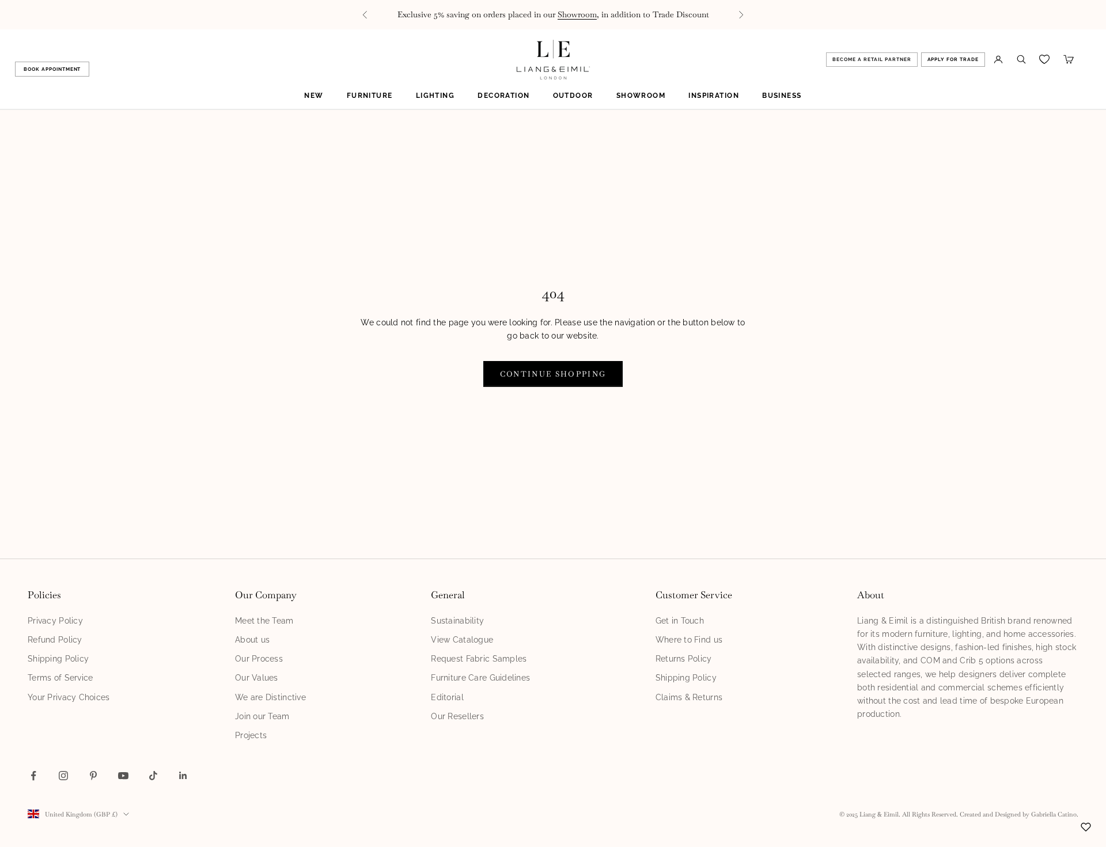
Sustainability (457, 620)
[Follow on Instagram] (63, 775)
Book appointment (52, 69)
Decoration (503, 96)
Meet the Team (264, 620)
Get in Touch (680, 620)
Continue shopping (553, 374)
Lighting (435, 96)
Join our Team (262, 716)
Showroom (577, 14)
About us (252, 639)
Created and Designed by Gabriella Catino (1018, 814)
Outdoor (573, 96)
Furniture (370, 96)
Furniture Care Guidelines (480, 677)
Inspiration (713, 96)
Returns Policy (684, 658)
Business (782, 96)
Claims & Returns (689, 697)
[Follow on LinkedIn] (183, 775)
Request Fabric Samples (479, 658)
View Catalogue (462, 639)
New (313, 96)
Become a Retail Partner (871, 59)
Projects (251, 735)
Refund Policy (55, 639)
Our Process (259, 658)
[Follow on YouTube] (123, 775)
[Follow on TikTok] (153, 775)
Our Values (256, 677)
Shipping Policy (58, 658)
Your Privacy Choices (69, 697)
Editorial (447, 697)
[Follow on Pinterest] (93, 775)
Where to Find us (689, 639)
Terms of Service (60, 677)
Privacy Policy (55, 620)
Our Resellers (457, 716)
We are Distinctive (270, 697)
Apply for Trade (953, 59)
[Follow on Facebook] (33, 775)
